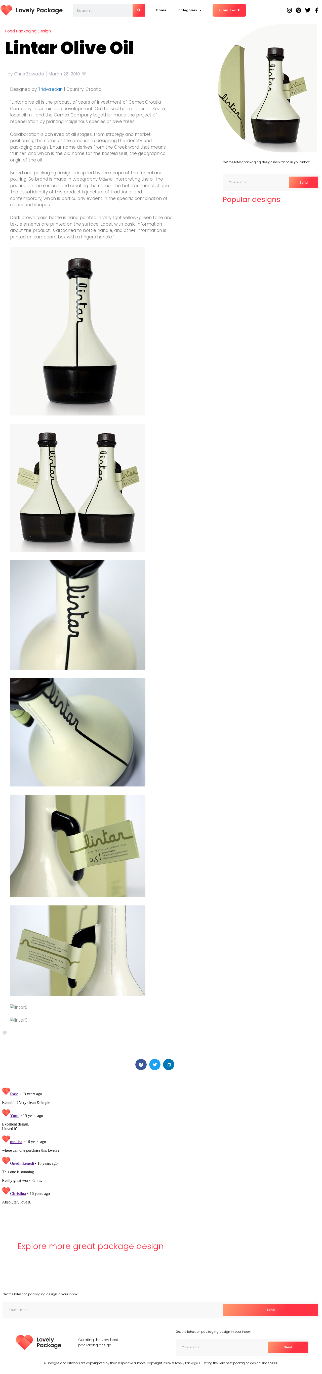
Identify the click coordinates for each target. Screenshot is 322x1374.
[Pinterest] (298, 10)
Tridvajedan (50, 89)
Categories (187, 10)
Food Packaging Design (28, 31)
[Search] (139, 10)
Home (161, 10)
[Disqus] (88, 1148)
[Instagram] (289, 10)
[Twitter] (307, 10)
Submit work (229, 10)
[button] (141, 1064)
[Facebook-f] (316, 10)
